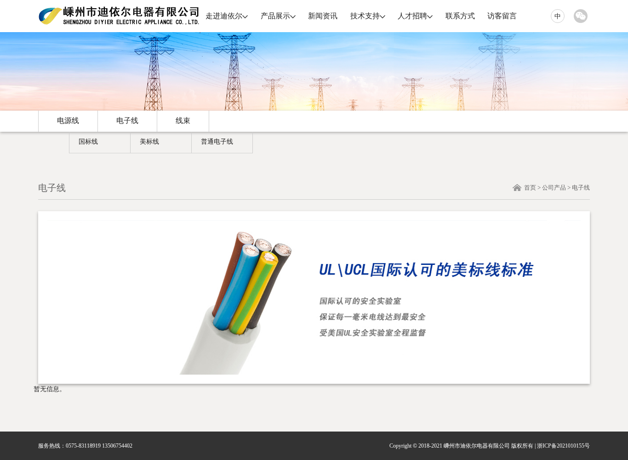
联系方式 (460, 16)
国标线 (88, 141)
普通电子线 (217, 141)
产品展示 (275, 16)
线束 (183, 120)
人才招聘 (412, 16)
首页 (530, 187)
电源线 (68, 120)
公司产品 (554, 187)
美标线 (149, 141)
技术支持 (365, 16)
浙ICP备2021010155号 (563, 446)
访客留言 (502, 16)
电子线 (127, 120)
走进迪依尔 (224, 16)
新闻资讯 (322, 16)
